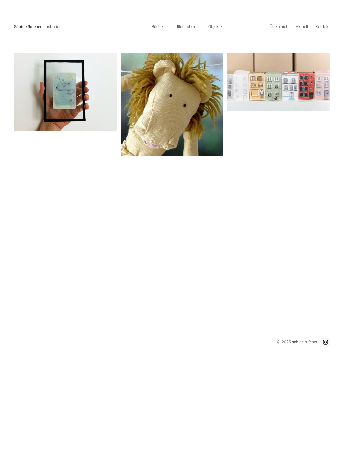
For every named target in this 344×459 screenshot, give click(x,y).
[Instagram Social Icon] (325, 342)
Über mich (279, 27)
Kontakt (322, 27)
